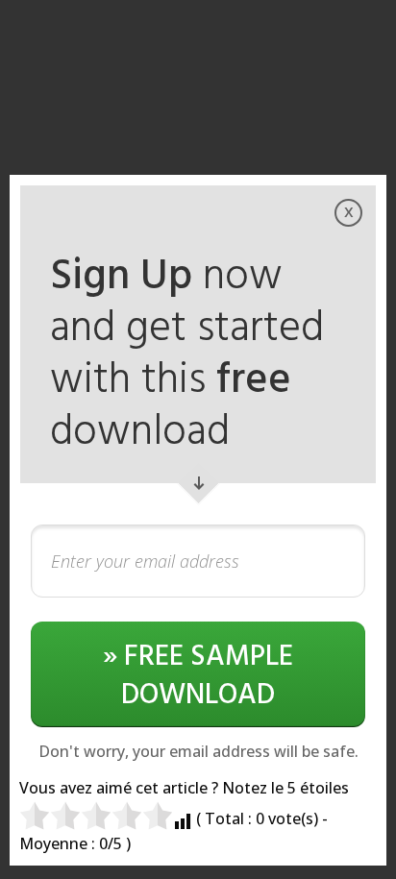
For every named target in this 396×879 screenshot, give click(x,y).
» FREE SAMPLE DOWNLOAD (198, 676)
